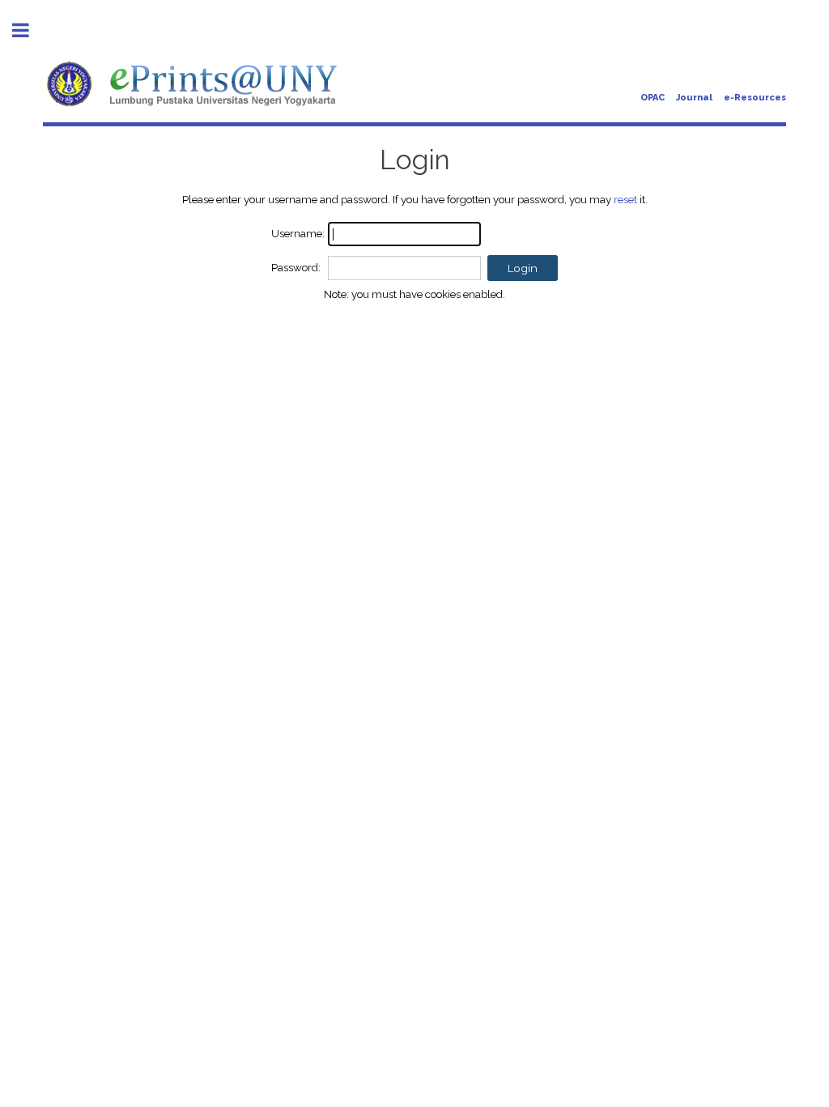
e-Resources (755, 97)
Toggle (29, 30)
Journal (694, 97)
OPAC (652, 97)
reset (625, 199)
